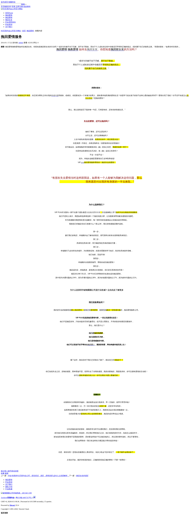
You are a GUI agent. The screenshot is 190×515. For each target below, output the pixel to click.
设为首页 (4, 2)
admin (21, 43)
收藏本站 (11, 2)
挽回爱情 (8, 15)
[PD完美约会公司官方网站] (12, 9)
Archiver (4, 498)
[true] (25, 4)
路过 (2, 471)
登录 (14, 6)
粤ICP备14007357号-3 (24, 498)
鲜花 (13, 471)
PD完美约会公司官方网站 (11, 31)
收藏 (2, 473)
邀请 (6, 473)
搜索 (23, 4)
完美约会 (10, 498)
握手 (9, 471)
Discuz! (12, 505)
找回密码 (26, 6)
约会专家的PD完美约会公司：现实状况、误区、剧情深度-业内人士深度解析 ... (38, 476)
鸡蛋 (16, 471)
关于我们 (8, 27)
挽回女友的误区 (82, 476)
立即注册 (19, 6)
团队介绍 (8, 487)
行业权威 (8, 489)
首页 (9, 13)
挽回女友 (8, 20)
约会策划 (8, 24)
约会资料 (10, 22)
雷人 (6, 471)
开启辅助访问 (6, 6)
